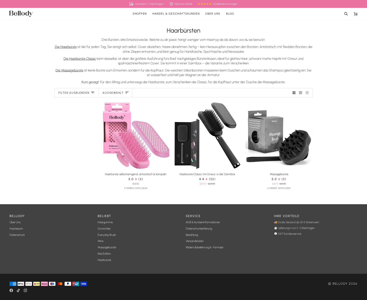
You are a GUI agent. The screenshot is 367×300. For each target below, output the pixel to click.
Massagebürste (107, 247)
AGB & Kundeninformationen (203, 222)
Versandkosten (195, 241)
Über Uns (15, 222)
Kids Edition (104, 253)
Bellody (340, 283)
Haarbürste (104, 260)
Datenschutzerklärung (199, 228)
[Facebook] (11, 290)
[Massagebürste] (279, 135)
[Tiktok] (18, 290)
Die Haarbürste (66, 47)
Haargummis (105, 222)
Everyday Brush (107, 235)
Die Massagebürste (69, 70)
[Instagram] (25, 290)
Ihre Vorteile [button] (287, 216)
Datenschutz (17, 235)
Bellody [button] (17, 216)
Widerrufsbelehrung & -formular (204, 247)
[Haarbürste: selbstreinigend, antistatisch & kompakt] (135, 135)
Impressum (16, 228)
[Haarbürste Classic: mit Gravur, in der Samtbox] (207, 135)
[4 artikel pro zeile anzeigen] (308, 92)
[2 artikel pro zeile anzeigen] (294, 92)
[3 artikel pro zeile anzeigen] (300, 92)
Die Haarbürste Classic (80, 59)
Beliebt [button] (104, 216)
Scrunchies (104, 228)
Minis (100, 241)
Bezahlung (192, 235)
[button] (140, 14)
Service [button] (193, 216)
